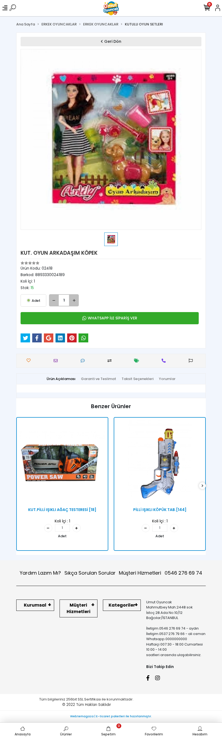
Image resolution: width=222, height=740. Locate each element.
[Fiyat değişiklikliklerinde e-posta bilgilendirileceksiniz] (138, 360)
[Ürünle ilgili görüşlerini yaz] (84, 360)
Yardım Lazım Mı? (40, 572)
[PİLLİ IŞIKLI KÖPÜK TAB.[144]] (160, 463)
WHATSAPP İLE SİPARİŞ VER (112, 318)
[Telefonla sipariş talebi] (165, 360)
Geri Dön (112, 41)
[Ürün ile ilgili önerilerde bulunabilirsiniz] (192, 360)
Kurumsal (35, 605)
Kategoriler (122, 605)
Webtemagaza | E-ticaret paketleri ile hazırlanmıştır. (111, 716)
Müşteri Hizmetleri (160, 572)
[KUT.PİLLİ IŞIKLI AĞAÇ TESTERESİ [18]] (62, 463)
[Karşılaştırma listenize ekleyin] (111, 360)
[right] (202, 486)
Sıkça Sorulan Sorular (90, 572)
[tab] (61, 379)
